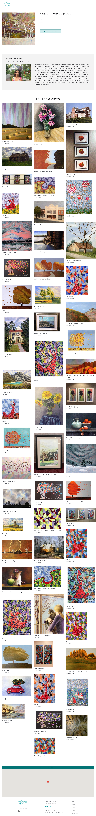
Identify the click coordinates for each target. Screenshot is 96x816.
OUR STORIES (77, 4)
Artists (73, 807)
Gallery (74, 804)
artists (56, 4)
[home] (7, 4)
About (73, 810)
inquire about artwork (50, 31)
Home (73, 801)
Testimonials (87, 4)
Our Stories (75, 813)
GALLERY (37, 4)
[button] (46, 4)
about (69, 4)
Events (63, 4)
